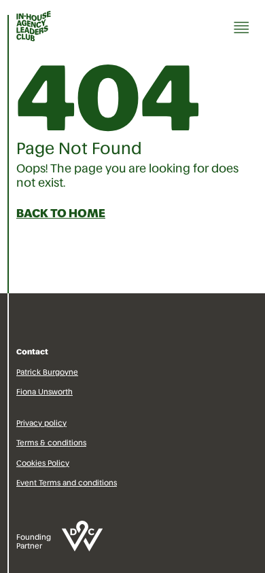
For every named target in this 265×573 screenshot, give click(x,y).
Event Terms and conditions (66, 483)
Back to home (60, 213)
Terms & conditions (51, 443)
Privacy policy (41, 423)
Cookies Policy (42, 463)
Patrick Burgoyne (47, 372)
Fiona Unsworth (44, 392)
